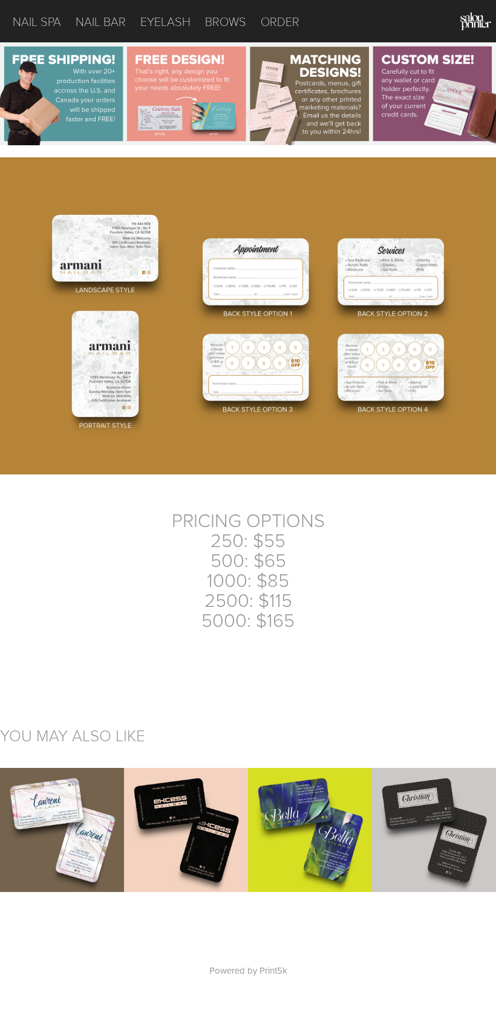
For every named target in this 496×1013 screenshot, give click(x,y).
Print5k (273, 970)
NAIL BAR (101, 21)
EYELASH (165, 21)
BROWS (225, 21)
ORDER (280, 21)
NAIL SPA (37, 21)
